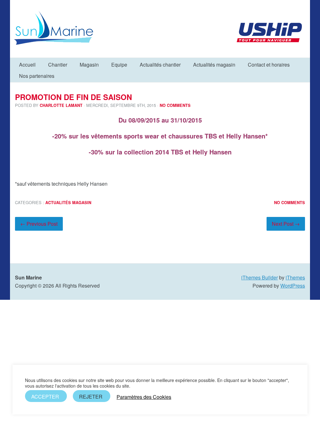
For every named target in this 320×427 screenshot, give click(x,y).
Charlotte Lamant (61, 105)
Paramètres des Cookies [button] (144, 397)
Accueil (27, 64)
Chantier (57, 64)
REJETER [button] (90, 396)
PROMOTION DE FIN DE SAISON (73, 97)
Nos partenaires (36, 75)
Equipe (119, 64)
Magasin (89, 64)
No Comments (175, 105)
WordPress (292, 285)
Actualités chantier (160, 64)
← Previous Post (39, 223)
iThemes (295, 277)
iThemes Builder (259, 277)
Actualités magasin (214, 64)
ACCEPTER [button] (45, 396)
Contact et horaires (269, 64)
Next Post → (286, 223)
